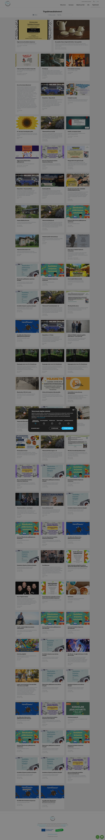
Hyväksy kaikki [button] (67, 428)
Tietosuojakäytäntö (41, 417)
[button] (35, 428)
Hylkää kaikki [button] (54, 428)
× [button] (74, 409)
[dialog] (52, 420)
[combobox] (73, 409)
